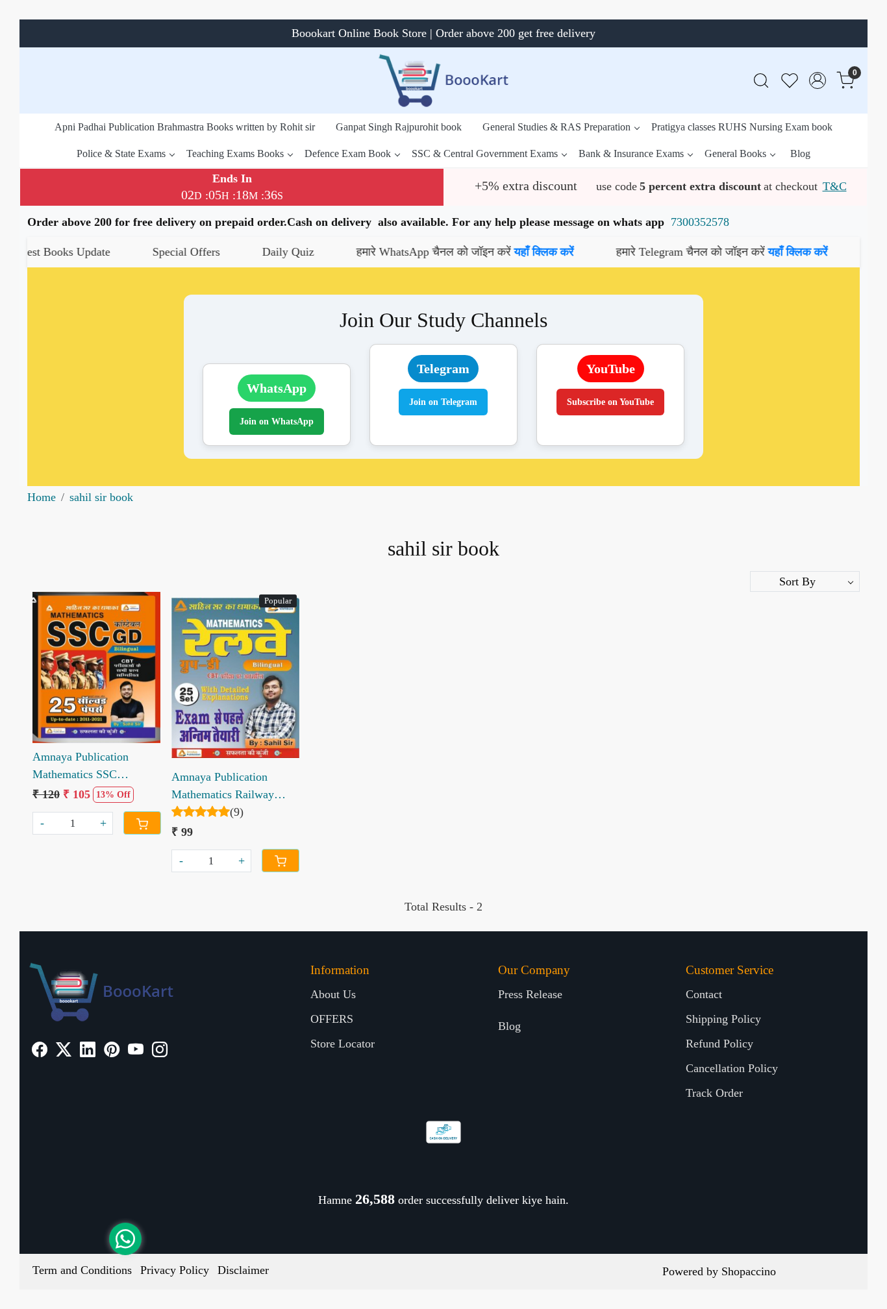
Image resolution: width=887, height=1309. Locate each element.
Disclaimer (243, 1270)
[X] (63, 1051)
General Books (735, 153)
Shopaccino (748, 1271)
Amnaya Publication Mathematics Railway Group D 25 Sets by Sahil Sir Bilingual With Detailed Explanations (232, 786)
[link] (761, 80)
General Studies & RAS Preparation (556, 126)
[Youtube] (135, 1051)
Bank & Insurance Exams (631, 153)
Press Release (530, 994)
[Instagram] (159, 1051)
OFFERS (331, 1018)
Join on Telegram (443, 402)
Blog (800, 153)
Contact (704, 994)
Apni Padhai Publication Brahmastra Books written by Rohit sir (185, 126)
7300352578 (700, 221)
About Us (333, 994)
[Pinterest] (111, 1051)
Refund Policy (719, 1043)
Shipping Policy (723, 1018)
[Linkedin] (87, 1051)
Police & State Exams (121, 153)
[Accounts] (817, 80)
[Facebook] (39, 1051)
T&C (835, 186)
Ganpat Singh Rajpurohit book (399, 126)
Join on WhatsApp (277, 421)
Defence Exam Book (348, 153)
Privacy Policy (174, 1270)
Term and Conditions (82, 1270)
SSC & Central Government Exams (485, 153)
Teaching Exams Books (235, 153)
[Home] (443, 80)
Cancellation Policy (732, 1068)
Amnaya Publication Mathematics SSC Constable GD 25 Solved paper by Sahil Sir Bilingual (91, 766)
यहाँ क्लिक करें (485, 251)
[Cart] (142, 823)
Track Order (714, 1092)
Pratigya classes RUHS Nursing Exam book (741, 126)
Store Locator (342, 1043)
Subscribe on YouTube (610, 402)
